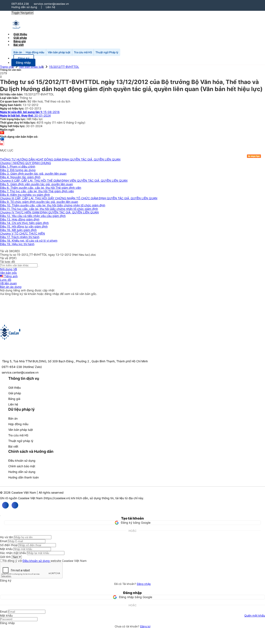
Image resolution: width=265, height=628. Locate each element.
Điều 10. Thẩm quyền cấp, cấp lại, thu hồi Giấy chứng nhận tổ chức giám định (52, 205)
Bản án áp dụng (11, 286)
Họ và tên (6, 537)
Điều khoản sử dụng (21, 460)
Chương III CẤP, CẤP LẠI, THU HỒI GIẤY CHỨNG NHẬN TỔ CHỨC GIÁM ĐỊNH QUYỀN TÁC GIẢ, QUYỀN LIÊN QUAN (78, 198)
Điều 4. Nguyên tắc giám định (20, 177)
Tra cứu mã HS (83, 52)
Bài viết (18, 44)
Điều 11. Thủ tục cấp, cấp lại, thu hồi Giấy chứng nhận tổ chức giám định (49, 209)
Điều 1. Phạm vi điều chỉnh (17, 166)
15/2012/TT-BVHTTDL (64, 66)
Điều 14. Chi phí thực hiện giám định (24, 223)
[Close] (0, 515)
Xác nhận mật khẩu (13, 553)
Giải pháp (14, 393)
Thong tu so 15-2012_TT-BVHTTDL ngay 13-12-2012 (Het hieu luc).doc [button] (48, 254)
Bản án (17, 52)
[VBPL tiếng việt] (2, 133)
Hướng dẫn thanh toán (23, 477)
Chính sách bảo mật (21, 466)
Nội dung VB (8, 269)
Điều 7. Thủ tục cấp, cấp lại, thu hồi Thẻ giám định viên (37, 191)
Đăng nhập (144, 583)
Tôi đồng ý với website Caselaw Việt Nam (45, 560)
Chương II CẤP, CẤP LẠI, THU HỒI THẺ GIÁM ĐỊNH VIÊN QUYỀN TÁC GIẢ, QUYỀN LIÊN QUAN (64, 180)
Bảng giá (14, 398)
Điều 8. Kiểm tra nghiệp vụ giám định (25, 194)
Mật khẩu (6, 549)
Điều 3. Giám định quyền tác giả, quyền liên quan (33, 173)
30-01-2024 (25, 115)
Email (3, 541)
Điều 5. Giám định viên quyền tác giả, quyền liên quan (36, 184)
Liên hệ (50, 7)
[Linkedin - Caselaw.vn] (15, 505)
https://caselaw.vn (57, 498)
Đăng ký (145, 626)
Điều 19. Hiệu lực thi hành (17, 244)
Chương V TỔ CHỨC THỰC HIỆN (22, 233)
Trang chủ (7, 66)
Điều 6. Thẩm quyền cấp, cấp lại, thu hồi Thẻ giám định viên (40, 187)
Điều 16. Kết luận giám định (18, 230)
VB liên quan (8, 283)
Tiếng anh (10, 276)
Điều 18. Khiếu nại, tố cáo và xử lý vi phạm (28, 240)
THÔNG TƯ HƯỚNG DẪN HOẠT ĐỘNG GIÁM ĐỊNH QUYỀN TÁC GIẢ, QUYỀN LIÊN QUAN (60, 159)
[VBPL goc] (2, 146)
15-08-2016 (30, 112)
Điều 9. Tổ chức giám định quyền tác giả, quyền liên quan (39, 201)
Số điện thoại (9, 545)
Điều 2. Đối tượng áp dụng (18, 170)
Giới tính (5, 557)
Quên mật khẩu (254, 615)
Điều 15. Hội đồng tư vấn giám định (24, 226)
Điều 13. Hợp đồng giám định (19, 219)
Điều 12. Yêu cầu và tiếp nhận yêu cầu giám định (33, 216)
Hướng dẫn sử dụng (24, 7)
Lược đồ (5, 279)
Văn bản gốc (8, 272)
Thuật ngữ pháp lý (20, 441)
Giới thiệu (14, 387)
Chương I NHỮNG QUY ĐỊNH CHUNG (25, 163)
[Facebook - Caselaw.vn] (5, 505)
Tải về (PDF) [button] (8, 258)
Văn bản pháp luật (59, 52)
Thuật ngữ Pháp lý (106, 52)
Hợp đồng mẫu (35, 52)
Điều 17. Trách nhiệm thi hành (19, 237)
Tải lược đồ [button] (7, 261)
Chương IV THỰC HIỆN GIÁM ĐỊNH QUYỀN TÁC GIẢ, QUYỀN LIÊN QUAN (49, 212)
